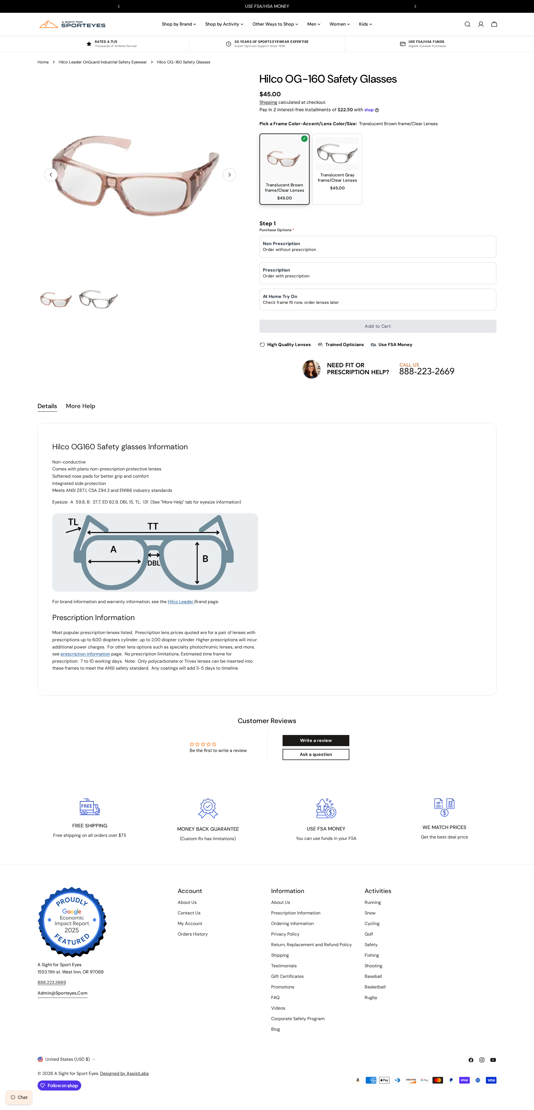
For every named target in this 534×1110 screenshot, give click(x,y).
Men (311, 24)
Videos (278, 1008)
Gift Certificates (287, 976)
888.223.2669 (52, 982)
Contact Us (189, 913)
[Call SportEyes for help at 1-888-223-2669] (377, 369)
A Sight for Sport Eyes (76, 1073)
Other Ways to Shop (273, 24)
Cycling (372, 923)
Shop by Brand (177, 24)
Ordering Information (292, 923)
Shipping (268, 102)
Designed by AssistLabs (124, 1073)
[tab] (47, 407)
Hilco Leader (181, 602)
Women (338, 24)
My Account (190, 923)
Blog (275, 1029)
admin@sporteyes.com (63, 993)
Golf (369, 934)
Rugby (371, 997)
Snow (370, 913)
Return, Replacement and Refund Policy (311, 945)
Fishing (372, 955)
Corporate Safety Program (298, 1019)
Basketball (375, 987)
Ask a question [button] (316, 754)
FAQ (275, 997)
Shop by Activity (222, 24)
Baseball (373, 976)
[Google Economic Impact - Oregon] (72, 922)
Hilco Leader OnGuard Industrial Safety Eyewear (103, 62)
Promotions (282, 987)
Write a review (316, 740)
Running (373, 902)
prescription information (85, 654)
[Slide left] (51, 174)
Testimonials (284, 966)
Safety (371, 945)
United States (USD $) (67, 1059)
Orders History (193, 934)
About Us (187, 902)
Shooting (373, 966)
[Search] (467, 24)
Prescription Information (295, 913)
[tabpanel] (267, 559)
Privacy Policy (285, 934)
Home (43, 62)
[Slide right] (229, 174)
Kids (363, 24)
